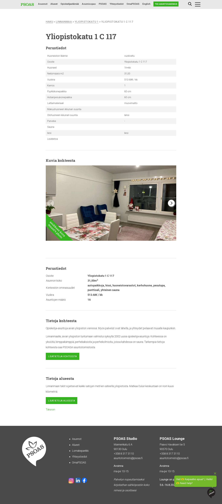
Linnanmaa (64, 21)
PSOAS (103, 4)
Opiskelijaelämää (70, 4)
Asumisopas (89, 4)
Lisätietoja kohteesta (62, 356)
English (146, 4)
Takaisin (50, 409)
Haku (190, 4)
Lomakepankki (80, 450)
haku (49, 21)
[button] (171, 203)
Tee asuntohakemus (166, 4)
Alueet (54, 4)
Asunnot (42, 4)
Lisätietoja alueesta (61, 400)
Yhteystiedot (117, 4)
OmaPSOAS (133, 4)
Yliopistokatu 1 (87, 21)
